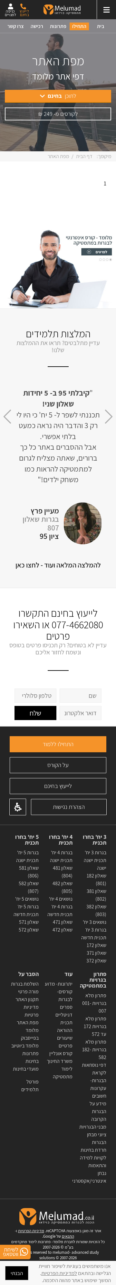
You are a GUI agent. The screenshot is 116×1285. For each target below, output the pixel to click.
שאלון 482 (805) (62, 887)
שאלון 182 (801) (96, 879)
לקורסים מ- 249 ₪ (58, 113)
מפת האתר (28, 1022)
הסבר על (28, 974)
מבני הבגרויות (92, 1126)
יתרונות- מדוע (58, 983)
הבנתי (17, 1273)
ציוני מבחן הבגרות (96, 1138)
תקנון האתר (27, 999)
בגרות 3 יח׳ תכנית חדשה (93, 933)
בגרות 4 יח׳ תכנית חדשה (59, 910)
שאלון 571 (29, 922)
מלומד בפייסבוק (30, 1034)
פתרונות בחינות (30, 1057)
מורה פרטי (28, 991)
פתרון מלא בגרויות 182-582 (94, 1049)
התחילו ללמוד (58, 744)
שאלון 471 (62, 922)
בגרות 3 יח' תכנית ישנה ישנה (95, 860)
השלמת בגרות (24, 983)
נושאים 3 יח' (94, 922)
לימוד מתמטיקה (62, 1072)
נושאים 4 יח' (60, 899)
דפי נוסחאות (94, 1065)
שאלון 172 (96, 945)
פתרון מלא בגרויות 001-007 (94, 1003)
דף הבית (84, 156)
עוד (67, 974)
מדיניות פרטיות (31, 1011)
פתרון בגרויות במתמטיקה (93, 980)
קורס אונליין (60, 1053)
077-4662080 (77, 624)
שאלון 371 (96, 953)
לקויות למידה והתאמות (93, 1161)
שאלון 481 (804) (62, 872)
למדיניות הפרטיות (59, 1273)
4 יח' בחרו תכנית (60, 840)
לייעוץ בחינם (58, 786)
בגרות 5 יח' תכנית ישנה (27, 856)
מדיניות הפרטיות (31, 1230)
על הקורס (58, 765)
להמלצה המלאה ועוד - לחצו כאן (58, 564)
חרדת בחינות (93, 1150)
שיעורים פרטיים (64, 1042)
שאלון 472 (62, 929)
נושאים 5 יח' (27, 899)
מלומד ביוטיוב (25, 1045)
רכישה (37, 26)
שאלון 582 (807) (29, 887)
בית (100, 26)
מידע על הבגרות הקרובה (98, 1111)
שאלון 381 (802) (96, 895)
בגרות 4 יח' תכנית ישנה (61, 856)
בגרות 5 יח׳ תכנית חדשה (26, 910)
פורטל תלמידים (30, 1085)
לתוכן (62, 95)
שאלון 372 (96, 960)
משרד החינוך (59, 1061)
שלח (35, 713)
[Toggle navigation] (106, 9)
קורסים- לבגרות (64, 995)
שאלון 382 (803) (96, 910)
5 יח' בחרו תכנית (27, 840)
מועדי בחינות (26, 1068)
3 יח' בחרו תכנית (94, 840)
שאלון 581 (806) (29, 872)
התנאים (68, 1236)
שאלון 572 (29, 929)
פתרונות (58, 26)
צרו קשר (15, 26)
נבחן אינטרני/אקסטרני (89, 1177)
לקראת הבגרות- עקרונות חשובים (98, 1084)
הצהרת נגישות (69, 807)
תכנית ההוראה (64, 1026)
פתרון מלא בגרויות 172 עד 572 (94, 1026)
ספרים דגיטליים (63, 1011)
